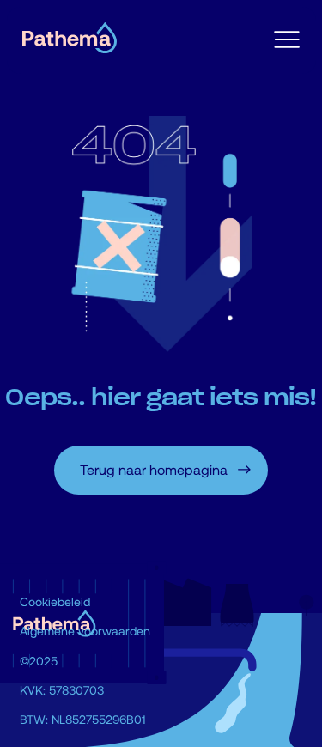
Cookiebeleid (55, 601)
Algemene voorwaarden (85, 630)
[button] (287, 40)
